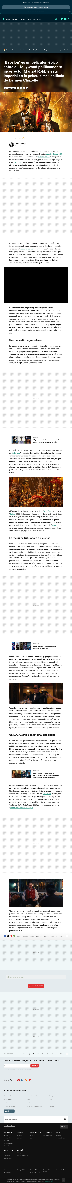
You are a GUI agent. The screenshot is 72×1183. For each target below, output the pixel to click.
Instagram (55, 19)
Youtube (65, 19)
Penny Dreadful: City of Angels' (21, 808)
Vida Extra (19, 1138)
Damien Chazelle (49, 936)
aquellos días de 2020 (54, 154)
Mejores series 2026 (20, 1054)
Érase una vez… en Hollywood (31, 249)
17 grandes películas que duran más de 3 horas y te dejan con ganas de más (46, 441)
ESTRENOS (15, 19)
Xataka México (8, 1170)
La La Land (16, 453)
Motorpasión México (61, 1170)
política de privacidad (25, 1070)
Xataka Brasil (7, 1172)
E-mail (27, 88)
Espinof (32, 1138)
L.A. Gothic (47, 794)
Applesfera (6, 1140)
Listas (50, 1099)
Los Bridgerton (46, 50)
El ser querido (27, 50)
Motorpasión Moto (61, 1138)
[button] (20, 143)
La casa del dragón (9, 1106)
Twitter (69, 19)
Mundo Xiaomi (8, 1146)
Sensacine (32, 1135)
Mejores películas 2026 (33, 1054)
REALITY (23, 19)
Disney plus (52, 1096)
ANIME (29, 19)
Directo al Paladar (47, 1135)
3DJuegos (19, 1135)
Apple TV (6, 1103)
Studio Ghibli (67, 50)
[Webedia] (9, 1126)
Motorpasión (59, 1135)
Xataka (6, 1135)
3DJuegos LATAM (21, 1170)
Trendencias (7, 1153)
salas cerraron (43, 157)
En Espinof (36, 437)
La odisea (29, 1103)
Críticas (32, 936)
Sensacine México (34, 1170)
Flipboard (62, 19)
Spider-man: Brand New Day (34, 1106)
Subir (63, 1127)
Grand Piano (56, 525)
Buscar (65, 1119)
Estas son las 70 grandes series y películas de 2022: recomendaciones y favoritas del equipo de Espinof (46, 775)
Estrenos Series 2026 (57, 1054)
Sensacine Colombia (35, 1172)
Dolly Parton (36, 50)
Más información (49, 1181)
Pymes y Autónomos (22, 1155)
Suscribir (35, 1066)
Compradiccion (8, 1158)
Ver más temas (9, 1111)
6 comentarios (11, 88)
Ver (37, 986)
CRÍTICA (8, 19)
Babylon (18, 162)
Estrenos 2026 (45, 1054)
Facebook (59, 19)
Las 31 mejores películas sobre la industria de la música (44, 647)
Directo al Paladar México (47, 1170)
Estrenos (25, 936)
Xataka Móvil (7, 1138)
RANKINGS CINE (37, 19)
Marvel (7, 50)
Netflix (28, 1099)
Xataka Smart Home (9, 1143)
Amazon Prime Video (32, 1096)
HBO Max (51, 1103)
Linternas (51, 1106)
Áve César (47, 511)
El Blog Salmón (21, 1153)
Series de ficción (9, 1096)
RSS (26, 1079)
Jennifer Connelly (56, 50)
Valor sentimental (16, 50)
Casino (12, 514)
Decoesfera (7, 1155)
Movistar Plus (8, 1099)
